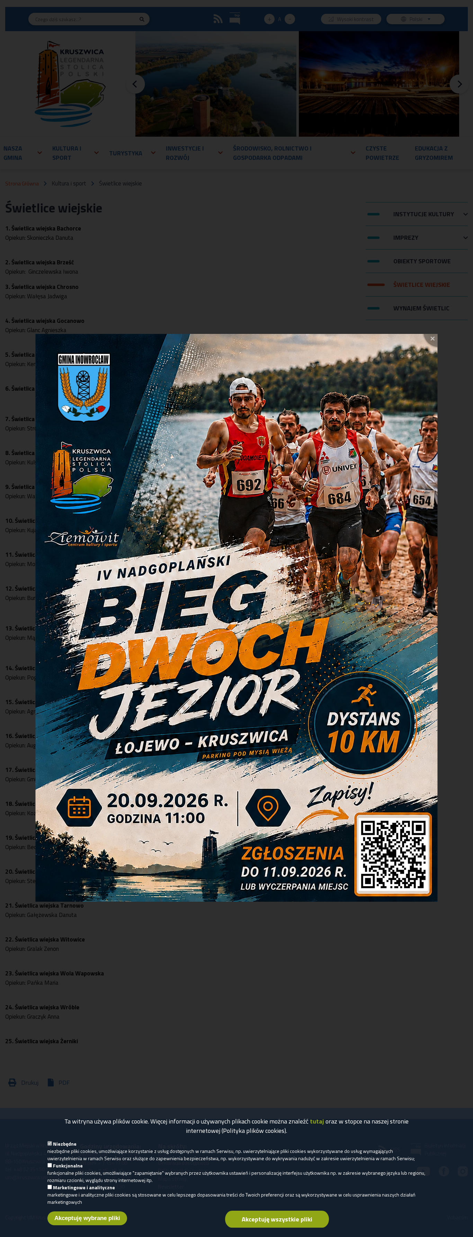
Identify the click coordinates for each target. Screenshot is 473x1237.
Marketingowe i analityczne (84, 1187)
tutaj (317, 1121)
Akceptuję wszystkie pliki (277, 1219)
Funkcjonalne (68, 1165)
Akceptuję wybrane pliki (87, 1218)
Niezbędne (65, 1143)
